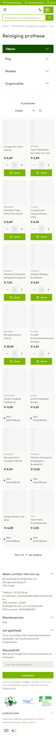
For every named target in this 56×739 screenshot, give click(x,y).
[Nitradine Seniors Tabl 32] (15, 316)
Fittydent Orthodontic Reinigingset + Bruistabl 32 (41, 461)
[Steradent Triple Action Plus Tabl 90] (15, 192)
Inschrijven (28, 675)
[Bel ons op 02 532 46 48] (40, 9)
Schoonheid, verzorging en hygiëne (29, 25)
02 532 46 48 (20, 592)
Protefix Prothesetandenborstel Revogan (42, 338)
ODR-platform (28, 722)
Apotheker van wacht (14, 638)
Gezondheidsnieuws (39, 635)
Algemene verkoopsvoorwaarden (19, 718)
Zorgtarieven (9, 642)
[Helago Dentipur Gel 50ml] (15, 501)
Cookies (17, 722)
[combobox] (24, 17)
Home (5, 25)
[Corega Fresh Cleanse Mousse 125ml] (41, 192)
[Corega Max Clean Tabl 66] (15, 131)
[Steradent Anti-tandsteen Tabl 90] (15, 439)
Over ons (7, 635)
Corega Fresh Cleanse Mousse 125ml (39, 213)
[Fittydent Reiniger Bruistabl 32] (41, 256)
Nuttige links (20, 635)
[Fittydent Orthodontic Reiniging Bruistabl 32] (15, 256)
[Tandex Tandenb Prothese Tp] (15, 380)
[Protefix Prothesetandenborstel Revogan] (41, 316)
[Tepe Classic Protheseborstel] (41, 501)
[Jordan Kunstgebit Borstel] (41, 380)
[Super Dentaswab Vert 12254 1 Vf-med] (41, 131)
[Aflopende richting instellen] (40, 110)
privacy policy (9, 688)
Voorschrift (33, 638)
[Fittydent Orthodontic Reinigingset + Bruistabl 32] (41, 439)
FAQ (4, 622)
